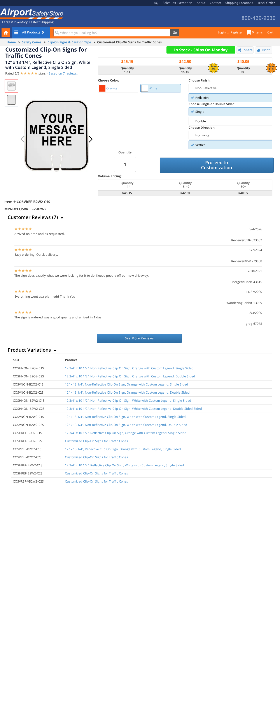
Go (175, 32)
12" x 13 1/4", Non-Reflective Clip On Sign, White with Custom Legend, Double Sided (126, 425)
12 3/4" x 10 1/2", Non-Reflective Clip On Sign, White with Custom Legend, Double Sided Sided (133, 408)
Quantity (125, 152)
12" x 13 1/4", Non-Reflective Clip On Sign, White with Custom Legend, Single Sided (125, 417)
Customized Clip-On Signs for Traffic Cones (96, 441)
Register (237, 32)
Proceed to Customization (216, 165)
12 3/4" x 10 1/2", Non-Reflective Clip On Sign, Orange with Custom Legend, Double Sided (130, 376)
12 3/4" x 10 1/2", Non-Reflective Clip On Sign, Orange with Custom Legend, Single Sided (129, 368)
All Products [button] (31, 32)
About (201, 3)
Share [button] (248, 50)
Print (266, 50)
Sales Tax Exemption (177, 3)
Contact (215, 3)
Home (11, 42)
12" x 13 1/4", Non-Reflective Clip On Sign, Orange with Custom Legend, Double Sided (127, 392)
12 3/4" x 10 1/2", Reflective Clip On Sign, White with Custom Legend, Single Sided (124, 465)
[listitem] (118, 88)
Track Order (266, 3)
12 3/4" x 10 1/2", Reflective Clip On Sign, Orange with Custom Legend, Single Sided (125, 433)
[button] (91, 139)
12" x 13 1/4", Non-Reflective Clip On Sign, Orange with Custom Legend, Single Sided (126, 384)
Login (222, 32)
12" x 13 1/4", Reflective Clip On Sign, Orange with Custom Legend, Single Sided (123, 449)
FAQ (155, 3)
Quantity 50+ (243, 70)
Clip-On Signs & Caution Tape (69, 42)
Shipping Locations (239, 3)
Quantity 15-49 (185, 70)
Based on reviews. (63, 73)
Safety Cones (31, 42)
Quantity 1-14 (127, 70)
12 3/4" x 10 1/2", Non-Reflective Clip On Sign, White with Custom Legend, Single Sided (128, 400)
